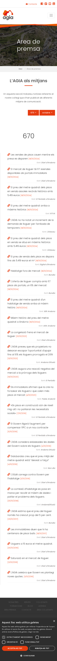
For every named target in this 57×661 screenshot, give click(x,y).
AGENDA (42, 606)
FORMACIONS (16, 606)
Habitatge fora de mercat (32, 272)
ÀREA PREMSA (10, 609)
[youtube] (50, 4)
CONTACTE (26, 609)
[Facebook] (42, 4)
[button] (28, 656)
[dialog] (28, 639)
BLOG (30, 606)
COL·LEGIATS (41, 602)
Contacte (32, 4)
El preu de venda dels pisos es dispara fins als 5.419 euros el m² (31, 260)
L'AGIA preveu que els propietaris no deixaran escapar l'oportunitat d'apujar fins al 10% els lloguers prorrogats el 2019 (31, 354)
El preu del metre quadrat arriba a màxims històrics (31, 209)
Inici (20, 69)
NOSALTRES (13, 602)
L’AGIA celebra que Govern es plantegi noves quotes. (31, 576)
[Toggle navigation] (51, 15)
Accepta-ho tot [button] (15, 648)
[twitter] (46, 4)
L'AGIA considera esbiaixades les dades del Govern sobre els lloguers (31, 445)
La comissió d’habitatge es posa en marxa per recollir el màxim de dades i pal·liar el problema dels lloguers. (31, 496)
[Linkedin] (54, 4)
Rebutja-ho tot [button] (42, 648)
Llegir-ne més (33, 632)
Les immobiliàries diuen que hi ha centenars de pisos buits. (31, 533)
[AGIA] (8, 15)
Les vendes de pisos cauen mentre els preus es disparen (31, 158)
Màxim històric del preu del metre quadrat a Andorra (31, 321)
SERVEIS (27, 602)
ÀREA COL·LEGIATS (45, 609)
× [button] (54, 621)
